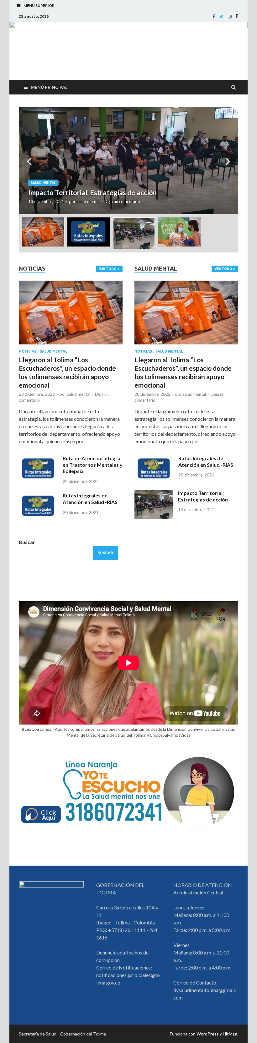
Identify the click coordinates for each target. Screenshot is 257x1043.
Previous (29, 161)
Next (228, 161)
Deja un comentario (122, 201)
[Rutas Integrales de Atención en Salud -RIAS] (38, 496)
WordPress (208, 1033)
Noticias (27, 351)
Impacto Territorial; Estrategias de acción (203, 496)
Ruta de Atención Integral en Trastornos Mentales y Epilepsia (93, 464)
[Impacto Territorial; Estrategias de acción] (153, 493)
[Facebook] (214, 16)
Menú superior (39, 5)
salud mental (88, 201)
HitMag (230, 1033)
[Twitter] (221, 16)
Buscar (27, 542)
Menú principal (49, 87)
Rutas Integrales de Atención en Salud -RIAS (90, 498)
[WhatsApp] (237, 16)
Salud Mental (43, 183)
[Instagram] (229, 16)
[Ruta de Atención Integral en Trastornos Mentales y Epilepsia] (38, 459)
